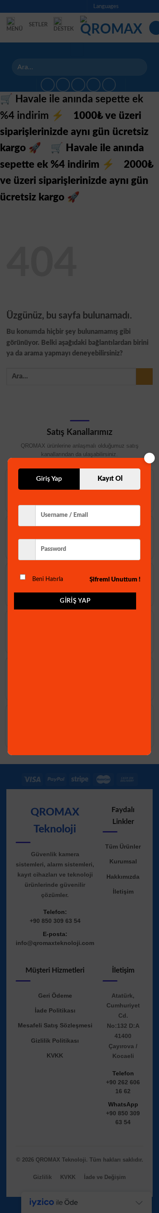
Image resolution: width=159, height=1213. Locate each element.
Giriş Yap (75, 601)
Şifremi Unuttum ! (114, 579)
